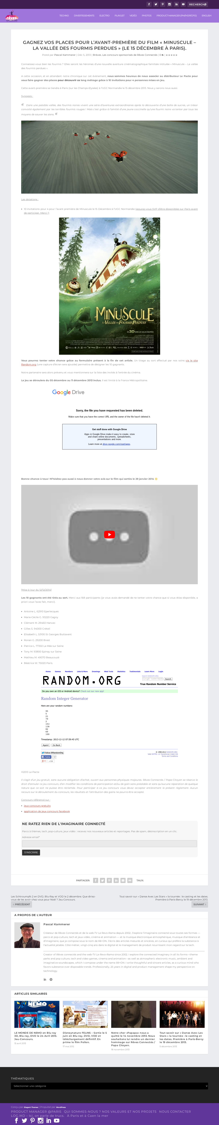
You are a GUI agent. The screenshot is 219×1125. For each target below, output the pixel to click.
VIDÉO (133, 15)
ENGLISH (206, 15)
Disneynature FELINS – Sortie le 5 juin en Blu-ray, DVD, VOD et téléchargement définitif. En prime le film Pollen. (85, 1037)
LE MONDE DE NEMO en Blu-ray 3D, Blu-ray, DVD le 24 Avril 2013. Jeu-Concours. (35, 1036)
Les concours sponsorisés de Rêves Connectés (129, 54)
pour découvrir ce (69, 80)
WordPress (61, 1107)
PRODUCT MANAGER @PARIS (36, 1112)
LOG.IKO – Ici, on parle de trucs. (38, 1116)
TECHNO (64, 15)
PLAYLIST (119, 15)
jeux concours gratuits (37, 805)
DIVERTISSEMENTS (84, 15)
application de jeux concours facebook (47, 811)
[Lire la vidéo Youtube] (109, 534)
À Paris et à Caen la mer (87, 1116)
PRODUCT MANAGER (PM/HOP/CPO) (177, 15)
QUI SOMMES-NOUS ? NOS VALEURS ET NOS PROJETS (110, 1112)
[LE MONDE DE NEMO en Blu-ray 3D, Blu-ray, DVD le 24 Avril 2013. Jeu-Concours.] (36, 1014)
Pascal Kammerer (65, 54)
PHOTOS (146, 15)
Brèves (97, 54)
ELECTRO (104, 15)
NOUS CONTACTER (175, 1112)
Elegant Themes (31, 1107)
